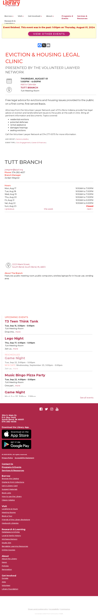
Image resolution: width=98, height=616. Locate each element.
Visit (20, 16)
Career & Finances (38, 142)
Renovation (7, 569)
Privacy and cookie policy (38, 609)
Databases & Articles (11, 532)
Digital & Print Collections (13, 482)
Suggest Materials (9, 489)
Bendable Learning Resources (15, 546)
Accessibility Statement (24, 458)
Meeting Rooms (9, 512)
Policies (5, 566)
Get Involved (34, 16)
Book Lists (6, 493)
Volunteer (6, 585)
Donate (5, 578)
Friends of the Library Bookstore (16, 520)
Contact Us (7, 464)
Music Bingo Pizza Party (25, 375)
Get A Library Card (9, 486)
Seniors (19, 139)
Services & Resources (82, 17)
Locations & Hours (10, 509)
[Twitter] (46, 409)
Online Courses (8, 550)
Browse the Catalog (10, 479)
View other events (49, 33)
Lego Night (14, 338)
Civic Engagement (23, 142)
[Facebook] (41, 409)
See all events (86, 398)
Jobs (4, 582)
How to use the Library (12, 496)
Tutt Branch (29, 87)
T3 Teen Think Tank (21, 321)
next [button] (89, 209)
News (4, 562)
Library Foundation (10, 589)
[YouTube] (57, 409)
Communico (65, 609)
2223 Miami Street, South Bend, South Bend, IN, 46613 (29, 265)
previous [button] (9, 209)
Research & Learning (10, 22)
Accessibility (54, 609)
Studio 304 (6, 543)
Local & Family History (11, 536)
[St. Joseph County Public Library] (11, 11)
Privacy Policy (7, 458)
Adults (25, 139)
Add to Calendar (28, 84)
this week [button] (48, 209)
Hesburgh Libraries (10, 523)
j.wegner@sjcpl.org (14, 170)
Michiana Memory (9, 539)
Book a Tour (7, 516)
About (49, 16)
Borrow (8, 16)
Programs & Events (67, 17)
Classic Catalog (8, 500)
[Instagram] (51, 409)
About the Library (9, 559)
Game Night (15, 358)
